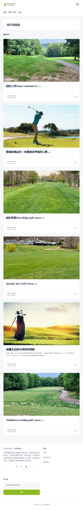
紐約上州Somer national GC (22, 86)
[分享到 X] (17, 466)
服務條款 (46, 462)
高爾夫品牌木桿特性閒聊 (20, 349)
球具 (14, 12)
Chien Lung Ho (11, 96)
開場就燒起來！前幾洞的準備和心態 (27, 152)
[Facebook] (21, 466)
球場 (19, 12)
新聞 (9, 12)
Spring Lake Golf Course (20, 283)
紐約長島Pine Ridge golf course (23, 217)
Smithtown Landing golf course (23, 420)
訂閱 (44, 452)
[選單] (77, 4)
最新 (5, 12)
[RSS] (26, 466)
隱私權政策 (47, 457)
